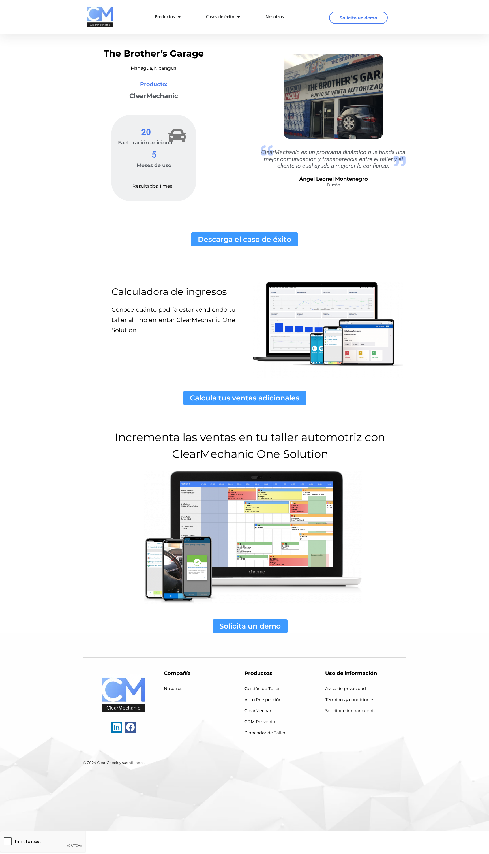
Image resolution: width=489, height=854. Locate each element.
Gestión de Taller (262, 688)
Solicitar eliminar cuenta (350, 710)
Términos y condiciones (349, 699)
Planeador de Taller (265, 732)
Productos (165, 17)
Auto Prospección (263, 699)
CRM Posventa (259, 721)
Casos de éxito (220, 17)
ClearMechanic (260, 710)
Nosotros (274, 17)
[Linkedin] (116, 727)
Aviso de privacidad (345, 688)
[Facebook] (130, 727)
